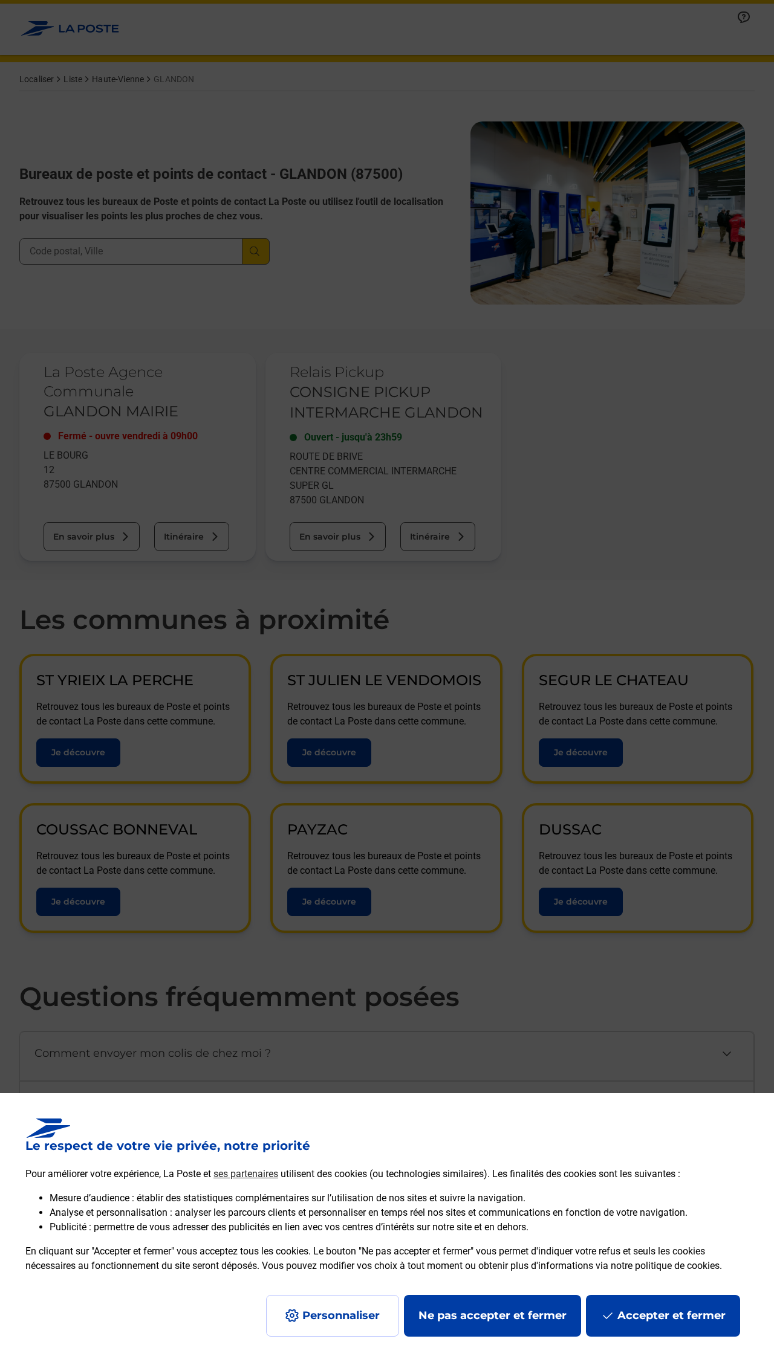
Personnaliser (341, 1315)
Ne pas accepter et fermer (492, 1315)
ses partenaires (245, 1174)
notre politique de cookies (665, 1265)
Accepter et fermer (671, 1315)
